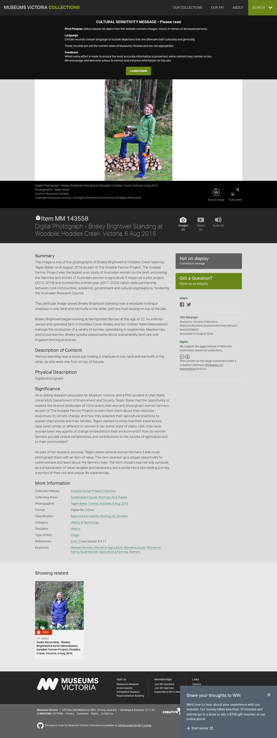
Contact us (107, 713)
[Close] (269, 695)
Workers (122, 516)
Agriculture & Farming (113, 552)
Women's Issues (134, 547)
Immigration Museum (128, 692)
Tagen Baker (79, 503)
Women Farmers (82, 547)
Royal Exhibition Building (130, 696)
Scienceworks (124, 688)
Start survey (199, 728)
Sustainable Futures (84, 497)
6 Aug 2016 (120, 503)
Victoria (93, 503)
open (203, 346)
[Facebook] (182, 305)
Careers (196, 684)
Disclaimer (82, 713)
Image (75, 535)
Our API (217, 7)
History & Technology (85, 522)
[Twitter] (188, 305)
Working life (107, 516)
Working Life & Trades (113, 497)
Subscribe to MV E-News (168, 692)
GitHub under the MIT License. (135, 725)
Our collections (187, 7)
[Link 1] (75, 541)
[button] (262, 7)
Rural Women (89, 552)
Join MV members (164, 684)
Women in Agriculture (108, 547)
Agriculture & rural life (85, 516)
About (238, 7)
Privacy (70, 713)
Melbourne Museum (128, 684)
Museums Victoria (42, 7)
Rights (94, 713)
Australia (105, 503)
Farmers (134, 552)
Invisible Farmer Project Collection (93, 491)
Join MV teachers (164, 688)
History (75, 528)
